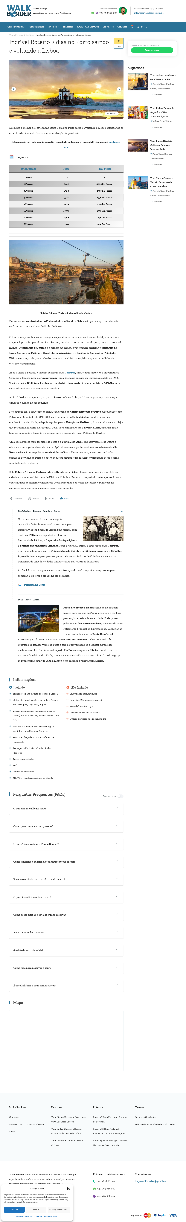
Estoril (163, 84)
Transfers (68, 26)
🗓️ (11, 157)
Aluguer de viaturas (88, 26)
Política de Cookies (22, 1216)
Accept (14, 1210)
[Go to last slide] (13, 89)
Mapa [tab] (66, 498)
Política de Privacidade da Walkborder (43, 1216)
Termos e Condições (145, 1117)
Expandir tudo (109, 796)
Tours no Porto (157, 158)
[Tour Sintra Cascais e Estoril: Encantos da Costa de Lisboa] (138, 178)
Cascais (156, 84)
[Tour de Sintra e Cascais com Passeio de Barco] (138, 75)
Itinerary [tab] (17, 498)
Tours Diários (37, 26)
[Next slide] (119, 89)
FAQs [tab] (51, 498)
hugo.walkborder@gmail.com (151, 1181)
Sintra (153, 88)
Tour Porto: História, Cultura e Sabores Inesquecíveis (161, 145)
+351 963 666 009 (108, 12)
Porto (155, 154)
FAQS (12, 1131)
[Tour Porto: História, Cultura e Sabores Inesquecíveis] (138, 140)
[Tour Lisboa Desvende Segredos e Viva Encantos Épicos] (138, 108)
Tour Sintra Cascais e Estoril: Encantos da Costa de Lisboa (161, 182)
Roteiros (52, 26)
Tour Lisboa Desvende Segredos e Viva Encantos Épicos (162, 112)
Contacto (122, 26)
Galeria (113, 113)
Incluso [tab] (35, 498)
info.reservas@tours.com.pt (149, 12)
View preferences (59, 1210)
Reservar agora (152, 50)
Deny (36, 1210)
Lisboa (170, 84)
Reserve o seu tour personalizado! (26, 1124)
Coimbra (70, 372)
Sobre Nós (108, 26)
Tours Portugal (40, 8)
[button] (69, 1188)
